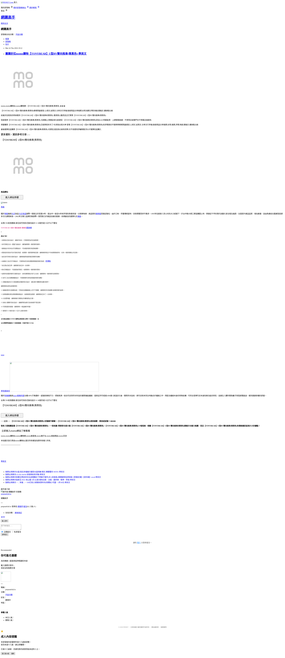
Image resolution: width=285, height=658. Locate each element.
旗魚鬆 (98, 214)
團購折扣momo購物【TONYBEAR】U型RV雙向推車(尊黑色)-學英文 (46, 53)
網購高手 (8, 17)
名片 (7, 44)
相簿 (7, 39)
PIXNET (125, 627)
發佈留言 (5, 534)
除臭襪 (7, 396)
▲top (3, 517)
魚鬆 (2, 207)
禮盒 (79, 216)
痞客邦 (20, 506)
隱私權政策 (155, 627)
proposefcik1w (6, 494)
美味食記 (18, 513)
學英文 (3, 461)
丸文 (13, 214)
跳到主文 (4, 23)
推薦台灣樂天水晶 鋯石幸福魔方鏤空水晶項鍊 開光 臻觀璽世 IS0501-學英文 (34, 472)
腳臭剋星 (20, 396)
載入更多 (5, 521)
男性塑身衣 (5, 391)
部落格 (8, 42)
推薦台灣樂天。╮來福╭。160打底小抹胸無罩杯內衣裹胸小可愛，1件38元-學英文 (37, 482)
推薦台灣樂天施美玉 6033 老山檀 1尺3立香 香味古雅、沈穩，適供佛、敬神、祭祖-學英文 (40, 480)
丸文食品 (22, 214)
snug (2, 355)
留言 (25, 506)
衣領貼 (48, 261)
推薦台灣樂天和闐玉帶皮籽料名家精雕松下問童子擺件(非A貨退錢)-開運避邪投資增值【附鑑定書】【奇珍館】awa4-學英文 (53, 477)
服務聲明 (164, 627)
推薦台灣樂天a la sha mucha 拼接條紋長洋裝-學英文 (25, 474)
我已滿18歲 (5, 653)
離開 (12, 653)
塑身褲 (29, 228)
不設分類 (19, 34)
